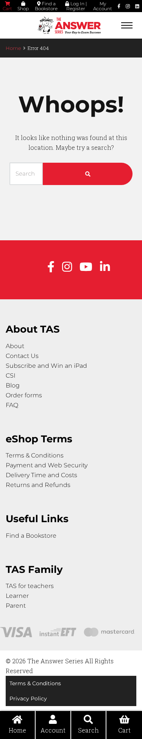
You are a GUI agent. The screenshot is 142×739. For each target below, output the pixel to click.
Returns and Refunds (38, 485)
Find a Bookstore (46, 6)
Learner (17, 595)
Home (13, 48)
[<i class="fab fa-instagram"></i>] (128, 6)
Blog (13, 385)
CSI (11, 375)
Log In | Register (76, 6)
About (15, 346)
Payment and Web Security (46, 465)
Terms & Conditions (35, 455)
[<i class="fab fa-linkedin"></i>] (137, 6)
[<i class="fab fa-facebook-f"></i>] (119, 6)
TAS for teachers (30, 586)
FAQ (12, 405)
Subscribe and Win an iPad (46, 365)
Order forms (24, 395)
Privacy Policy (28, 698)
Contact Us (22, 355)
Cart (7, 8)
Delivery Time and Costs (41, 475)
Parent (16, 605)
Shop (23, 8)
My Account (102, 6)
